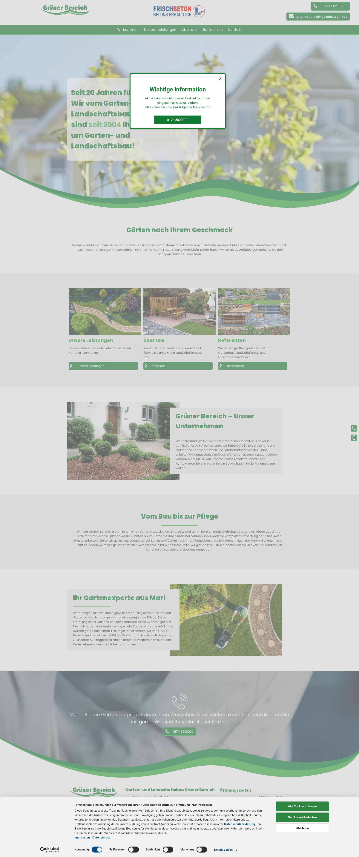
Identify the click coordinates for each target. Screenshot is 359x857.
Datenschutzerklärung (239, 824)
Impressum (82, 837)
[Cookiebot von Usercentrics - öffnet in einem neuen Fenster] (49, 850)
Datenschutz (101, 837)
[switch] (133, 850)
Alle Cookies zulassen (302, 806)
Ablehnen (302, 828)
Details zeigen (223, 849)
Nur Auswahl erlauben (302, 817)
